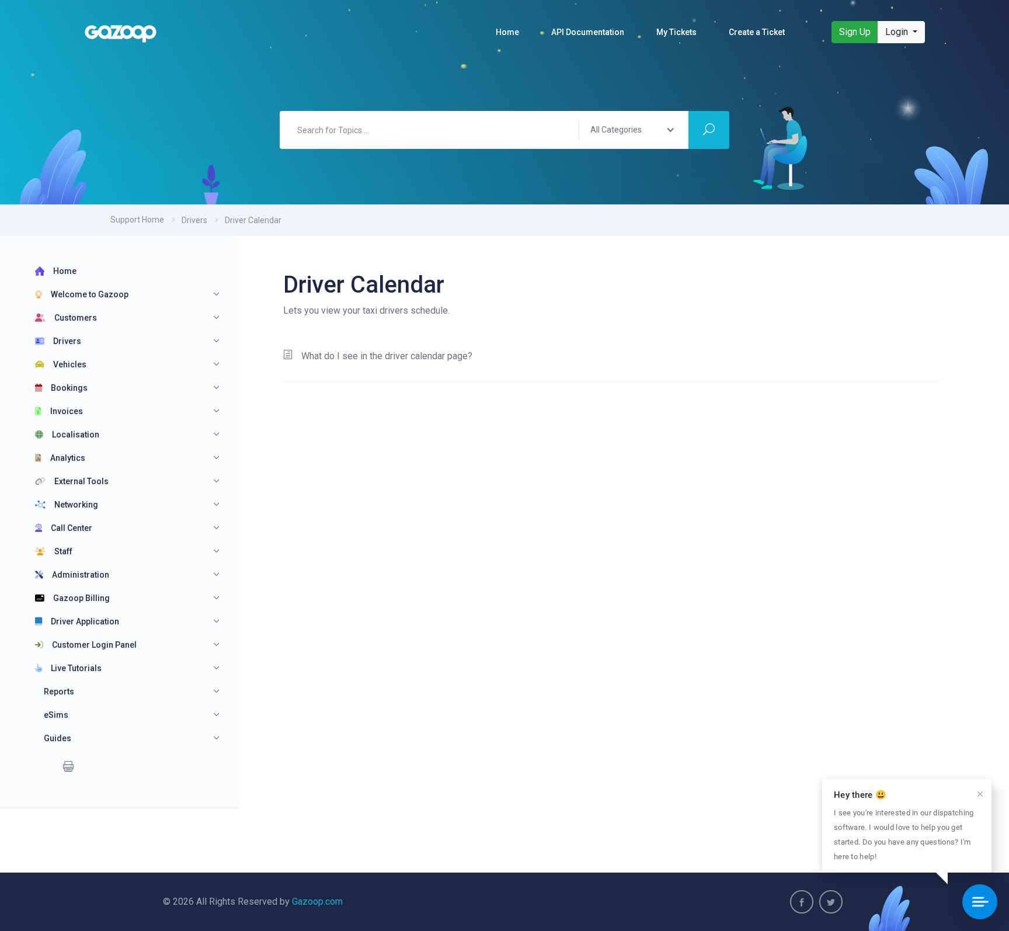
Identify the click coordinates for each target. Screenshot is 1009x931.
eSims (56, 715)
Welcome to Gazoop (89, 294)
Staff (63, 551)
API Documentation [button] (587, 32)
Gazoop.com (317, 901)
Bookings (69, 387)
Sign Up (855, 31)
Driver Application (85, 621)
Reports (59, 691)
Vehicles (69, 364)
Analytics (67, 458)
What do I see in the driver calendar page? (386, 356)
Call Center (71, 528)
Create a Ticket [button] (757, 32)
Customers (75, 317)
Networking (76, 504)
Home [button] (507, 32)
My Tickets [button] (676, 32)
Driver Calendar (253, 220)
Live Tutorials (76, 668)
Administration (80, 574)
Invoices (66, 411)
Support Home (137, 219)
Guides (57, 738)
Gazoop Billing (81, 598)
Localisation (75, 434)
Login (897, 31)
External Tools (81, 481)
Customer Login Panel (94, 644)
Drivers (194, 220)
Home (64, 271)
